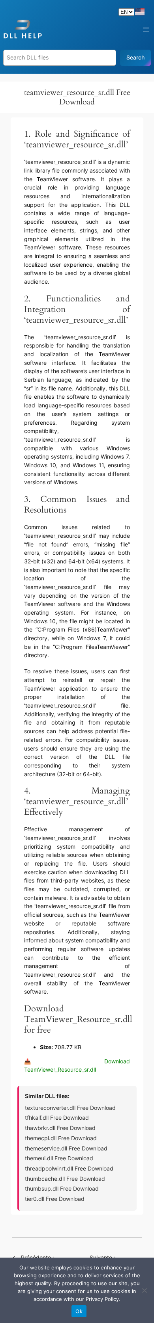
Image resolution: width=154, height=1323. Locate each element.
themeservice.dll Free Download (66, 1148)
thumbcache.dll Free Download (65, 1178)
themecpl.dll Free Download (61, 1138)
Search (135, 57)
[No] (144, 1290)
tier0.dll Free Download (55, 1198)
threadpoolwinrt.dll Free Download (69, 1168)
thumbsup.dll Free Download (62, 1188)
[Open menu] (146, 29)
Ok (79, 1311)
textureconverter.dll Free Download (70, 1107)
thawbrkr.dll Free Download (60, 1127)
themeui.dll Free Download (59, 1158)
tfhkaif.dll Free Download (57, 1117)
